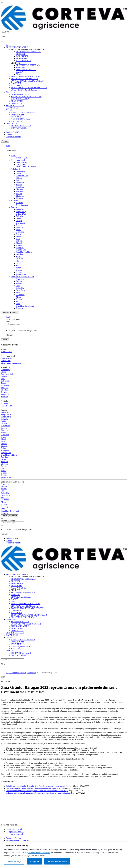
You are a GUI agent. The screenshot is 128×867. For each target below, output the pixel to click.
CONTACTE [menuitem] (11, 123)
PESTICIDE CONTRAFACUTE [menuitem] (24, 79)
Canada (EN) (21, 162)
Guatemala (20, 295)
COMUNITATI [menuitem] (17, 103)
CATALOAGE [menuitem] (12, 108)
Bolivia (19, 281)
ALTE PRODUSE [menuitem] (23, 61)
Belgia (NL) (21, 212)
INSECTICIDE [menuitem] (22, 56)
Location (9, 321)
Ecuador (19, 292)
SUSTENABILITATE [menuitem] (20, 94)
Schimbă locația (14, 319)
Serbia (18, 256)
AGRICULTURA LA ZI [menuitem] (21, 119)
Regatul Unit (21, 250)
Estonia (19, 225)
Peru (18, 304)
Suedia (18, 265)
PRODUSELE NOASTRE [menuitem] (17, 47)
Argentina (20, 279)
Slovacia (19, 259)
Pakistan (19, 191)
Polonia (19, 245)
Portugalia (20, 247)
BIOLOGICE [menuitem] (16, 85)
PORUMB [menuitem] (20, 67)
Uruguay (19, 308)
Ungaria (19, 272)
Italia (18, 239)
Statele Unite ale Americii (26, 167)
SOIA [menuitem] (18, 74)
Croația (19, 221)
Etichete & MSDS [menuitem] (13, 132)
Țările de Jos (21, 274)
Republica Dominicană (25, 306)
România (19, 254)
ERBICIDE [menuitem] (20, 54)
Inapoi (8, 45)
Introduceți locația (8, 520)
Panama (19, 299)
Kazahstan (20, 187)
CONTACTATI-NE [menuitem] (19, 128)
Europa (14, 207)
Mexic (18, 297)
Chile (18, 286)
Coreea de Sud (22, 176)
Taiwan (19, 194)
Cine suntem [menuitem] (11, 92)
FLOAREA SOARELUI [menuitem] (26, 70)
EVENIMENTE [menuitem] (17, 117)
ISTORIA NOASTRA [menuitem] (20, 99)
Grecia (18, 234)
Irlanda (19, 236)
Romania (5, 141)
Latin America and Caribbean (22, 277)
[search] (2, 41)
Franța (18, 230)
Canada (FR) (21, 164)
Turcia (18, 268)
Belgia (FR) (20, 209)
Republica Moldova (24, 252)
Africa (13, 155)
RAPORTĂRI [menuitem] (16, 121)
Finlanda (19, 227)
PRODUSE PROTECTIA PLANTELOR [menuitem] (27, 49)
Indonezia (20, 182)
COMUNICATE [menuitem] (17, 114)
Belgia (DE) (21, 214)
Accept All (34, 861)
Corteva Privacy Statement (39, 853)
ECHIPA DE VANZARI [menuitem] (21, 126)
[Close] (2, 518)
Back (8, 145)
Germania (20, 232)
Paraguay (19, 301)
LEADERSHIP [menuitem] (17, 101)
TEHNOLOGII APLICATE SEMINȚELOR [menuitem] (29, 88)
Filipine (19, 178)
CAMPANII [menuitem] (16, 83)
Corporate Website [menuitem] (13, 137)
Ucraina (19, 270)
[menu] (2, 2)
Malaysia (19, 189)
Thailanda (20, 196)
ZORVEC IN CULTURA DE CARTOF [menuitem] (27, 81)
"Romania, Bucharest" (10, 313)
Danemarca (20, 223)
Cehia (18, 218)
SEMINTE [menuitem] (15, 63)
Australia (14, 200)
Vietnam (19, 198)
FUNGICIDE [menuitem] (21, 58)
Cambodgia (20, 171)
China (18, 173)
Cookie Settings (14, 861)
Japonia (19, 185)
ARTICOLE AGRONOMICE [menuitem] (23, 112)
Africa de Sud (21, 158)
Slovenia (19, 261)
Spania (18, 263)
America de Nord (18, 160)
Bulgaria (19, 216)
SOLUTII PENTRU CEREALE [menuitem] (24, 90)
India (18, 180)
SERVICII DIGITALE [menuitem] (15, 105)
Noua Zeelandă (22, 205)
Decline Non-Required (57, 861)
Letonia (19, 241)
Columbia (20, 288)
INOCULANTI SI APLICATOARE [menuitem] (25, 76)
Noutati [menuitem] (9, 110)
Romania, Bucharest (9, 516)
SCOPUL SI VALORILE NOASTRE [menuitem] (26, 97)
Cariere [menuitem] (9, 134)
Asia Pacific (15, 169)
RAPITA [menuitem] (19, 72)
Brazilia (19, 283)
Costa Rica (20, 290)
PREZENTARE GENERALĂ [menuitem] (28, 52)
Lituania (19, 243)
